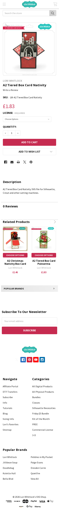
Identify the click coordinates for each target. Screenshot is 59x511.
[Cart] (55, 4)
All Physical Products (43, 391)
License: (14, 113)
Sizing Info (8, 418)
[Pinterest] (31, 162)
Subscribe (8, 397)
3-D (34, 435)
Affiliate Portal (10, 386)
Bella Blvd (8, 478)
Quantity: (9, 126)
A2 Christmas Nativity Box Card (15, 262)
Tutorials (7, 408)
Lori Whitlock (10, 457)
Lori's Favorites (10, 424)
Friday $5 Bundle (40, 413)
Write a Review (10, 89)
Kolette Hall (9, 473)
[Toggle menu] (4, 4)
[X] (24, 162)
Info (5, 402)
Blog (5, 413)
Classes (36, 402)
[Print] (18, 162)
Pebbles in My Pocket (42, 457)
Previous (50, 222)
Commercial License (42, 429)
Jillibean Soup (10, 462)
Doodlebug (8, 467)
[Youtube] (36, 359)
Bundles (36, 397)
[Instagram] (42, 359)
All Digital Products (42, 386)
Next (54, 222)
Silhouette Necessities (44, 408)
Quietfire (35, 473)
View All (35, 478)
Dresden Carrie (38, 467)
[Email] (12, 162)
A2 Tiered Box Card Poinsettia (43, 262)
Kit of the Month (41, 418)
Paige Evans (37, 462)
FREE (35, 424)
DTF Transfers (10, 391)
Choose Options (15, 255)
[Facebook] (5, 162)
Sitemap (7, 429)
